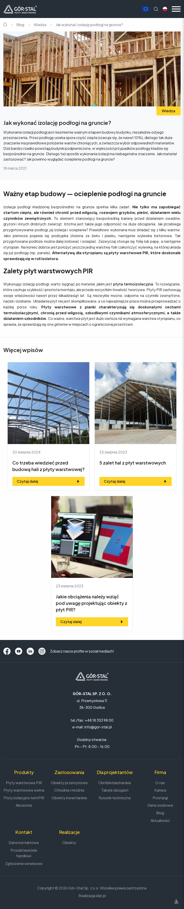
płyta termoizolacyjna (133, 284)
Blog (20, 24)
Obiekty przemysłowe (69, 782)
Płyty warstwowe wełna (24, 790)
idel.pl (101, 895)
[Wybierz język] (165, 9)
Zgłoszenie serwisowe (23, 863)
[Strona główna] (20, 8)
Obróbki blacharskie (114, 782)
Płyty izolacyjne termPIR (24, 797)
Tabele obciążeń (114, 790)
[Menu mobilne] (176, 9)
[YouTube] (18, 651)
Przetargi (160, 797)
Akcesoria (24, 805)
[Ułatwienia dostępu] (176, 901)
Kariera (160, 790)
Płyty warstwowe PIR (24, 782)
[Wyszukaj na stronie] (156, 9)
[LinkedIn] (30, 651)
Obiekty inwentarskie (69, 797)
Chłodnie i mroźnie (69, 790)
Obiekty (69, 842)
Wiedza (40, 24)
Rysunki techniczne (115, 797)
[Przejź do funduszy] (145, 9)
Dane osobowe (160, 805)
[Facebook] (7, 651)
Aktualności (160, 820)
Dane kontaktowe (24, 842)
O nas (160, 782)
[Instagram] (42, 651)
